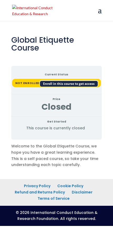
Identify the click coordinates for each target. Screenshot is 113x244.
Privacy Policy (37, 185)
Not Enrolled (27, 83)
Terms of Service (54, 198)
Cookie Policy (70, 185)
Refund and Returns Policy (40, 192)
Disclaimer (82, 192)
